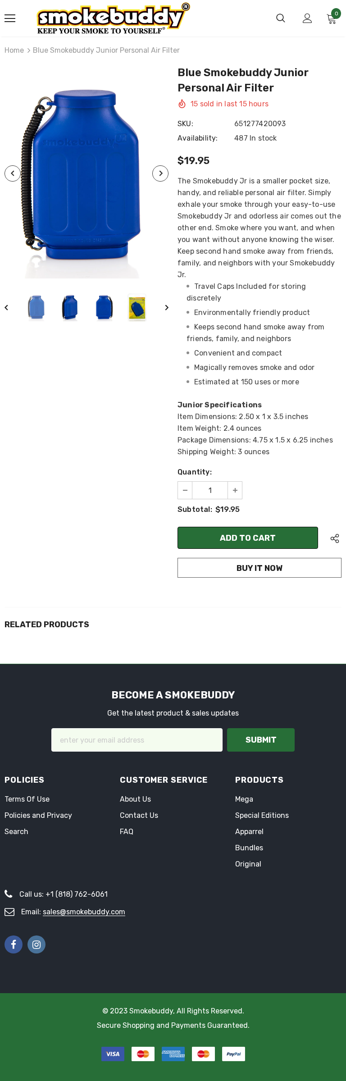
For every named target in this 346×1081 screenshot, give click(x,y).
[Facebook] (14, 944)
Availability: (198, 138)
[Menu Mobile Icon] (10, 18)
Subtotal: (195, 509)
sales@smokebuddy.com (84, 912)
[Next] (160, 173)
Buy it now (259, 568)
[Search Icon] (280, 18)
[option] (86, 173)
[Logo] (113, 18)
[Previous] (13, 173)
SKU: (185, 123)
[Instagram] (36, 944)
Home (14, 50)
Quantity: (195, 472)
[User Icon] (307, 18)
